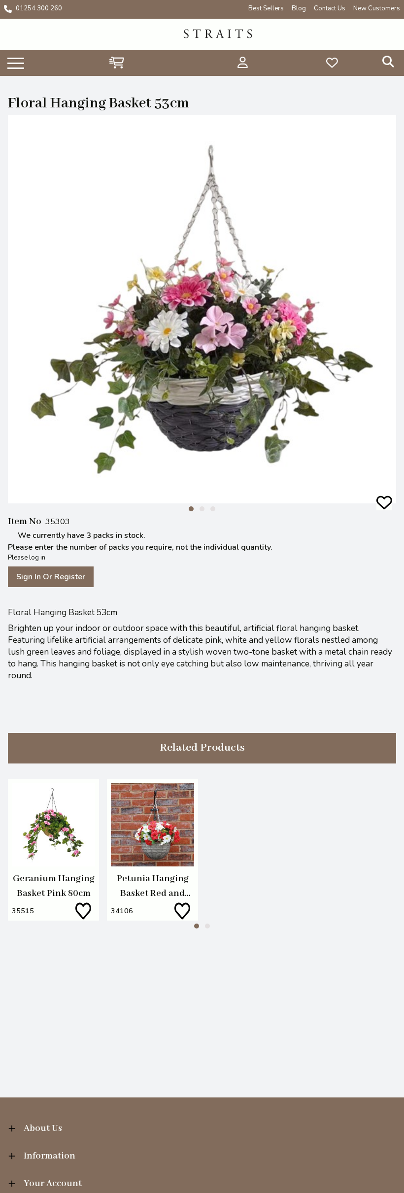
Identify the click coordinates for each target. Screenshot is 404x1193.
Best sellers (266, 8)
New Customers (376, 8)
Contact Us (329, 8)
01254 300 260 (39, 8)
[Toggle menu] (15, 62)
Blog (299, 8)
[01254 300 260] (8, 9)
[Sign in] (242, 62)
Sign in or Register (50, 576)
